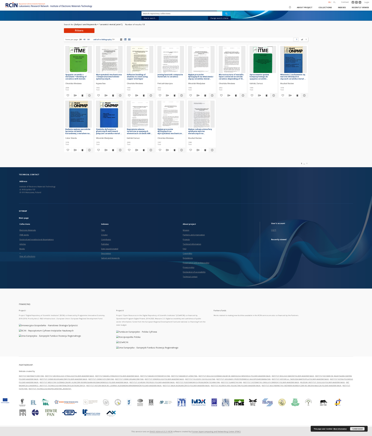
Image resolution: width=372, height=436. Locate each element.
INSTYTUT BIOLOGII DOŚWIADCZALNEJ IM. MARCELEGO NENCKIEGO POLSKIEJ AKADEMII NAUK (234, 376)
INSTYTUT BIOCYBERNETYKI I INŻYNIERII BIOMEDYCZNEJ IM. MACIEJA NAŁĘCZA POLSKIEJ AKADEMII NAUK (302, 385)
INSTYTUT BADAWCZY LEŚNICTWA (184, 376)
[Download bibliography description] (75, 95)
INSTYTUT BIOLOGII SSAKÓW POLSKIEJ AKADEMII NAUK (293, 376)
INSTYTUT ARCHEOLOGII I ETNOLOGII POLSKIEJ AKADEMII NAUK (69, 376)
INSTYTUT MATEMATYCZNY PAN (31, 376)
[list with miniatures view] (125, 39)
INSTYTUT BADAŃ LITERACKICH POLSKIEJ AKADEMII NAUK (117, 376)
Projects (186, 239)
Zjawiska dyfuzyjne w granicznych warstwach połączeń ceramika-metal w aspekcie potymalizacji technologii (109, 131)
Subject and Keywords (110, 258)
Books (22, 249)
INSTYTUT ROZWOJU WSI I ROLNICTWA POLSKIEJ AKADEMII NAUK (236, 385)
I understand (357, 428)
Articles (22, 244)
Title (103, 230)
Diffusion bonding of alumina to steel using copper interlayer (137, 76)
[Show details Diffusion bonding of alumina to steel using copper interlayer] (150, 95)
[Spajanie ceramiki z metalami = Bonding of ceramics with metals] (79, 60)
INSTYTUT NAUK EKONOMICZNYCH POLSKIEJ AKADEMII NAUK (186, 385)
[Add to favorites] (67, 95)
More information (340, 429)
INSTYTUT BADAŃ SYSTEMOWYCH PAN (155, 376)
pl (334, 2)
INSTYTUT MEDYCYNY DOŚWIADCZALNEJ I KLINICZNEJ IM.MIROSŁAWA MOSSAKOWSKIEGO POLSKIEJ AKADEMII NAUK (84, 382)
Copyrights (187, 253)
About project (304, 7)
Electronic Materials (27, 230)
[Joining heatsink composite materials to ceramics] (171, 60)
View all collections (27, 256)
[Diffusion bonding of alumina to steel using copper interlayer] (140, 60)
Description (106, 253)
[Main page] (290, 7)
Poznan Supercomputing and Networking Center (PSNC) (216, 431)
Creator (104, 235)
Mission (186, 230)
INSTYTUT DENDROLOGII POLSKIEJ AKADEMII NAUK (164, 379)
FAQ (184, 249)
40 (84, 39)
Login (366, 2)
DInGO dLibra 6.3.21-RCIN (161, 431)
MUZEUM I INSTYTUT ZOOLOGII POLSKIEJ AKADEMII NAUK (322, 382)
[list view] (129, 39)
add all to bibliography (102, 39)
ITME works (24, 235)
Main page (24, 218)
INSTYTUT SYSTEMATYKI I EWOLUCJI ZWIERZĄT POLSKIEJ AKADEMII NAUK (271, 382)
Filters (79, 30)
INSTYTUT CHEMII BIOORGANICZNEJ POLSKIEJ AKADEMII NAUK (63, 379)
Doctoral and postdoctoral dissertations (36, 239)
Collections (325, 7)
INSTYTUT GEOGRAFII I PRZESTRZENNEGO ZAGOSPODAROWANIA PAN (243, 379)
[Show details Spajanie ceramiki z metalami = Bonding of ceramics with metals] (89, 95)
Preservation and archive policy (196, 263)
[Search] (226, 13)
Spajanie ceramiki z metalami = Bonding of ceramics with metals (75, 76)
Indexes (342, 7)
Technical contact (190, 276)
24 (80, 39)
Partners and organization (194, 235)
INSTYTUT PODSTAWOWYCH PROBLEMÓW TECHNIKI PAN (198, 382)
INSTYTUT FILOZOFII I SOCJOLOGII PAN (200, 379)
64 (88, 39)
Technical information (192, 244)
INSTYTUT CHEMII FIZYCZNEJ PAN (101, 379)
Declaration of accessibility (194, 272)
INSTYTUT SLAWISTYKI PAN (231, 382)
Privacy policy (188, 267)
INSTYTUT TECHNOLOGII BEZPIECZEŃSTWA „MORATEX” (50, 389)
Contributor (106, 239)
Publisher (105, 244)
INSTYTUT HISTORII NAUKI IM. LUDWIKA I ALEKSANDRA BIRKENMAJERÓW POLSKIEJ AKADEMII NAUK (124, 385)
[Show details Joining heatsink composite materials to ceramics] (181, 95)
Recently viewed (360, 7)
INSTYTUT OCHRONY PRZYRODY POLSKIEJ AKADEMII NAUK (152, 382)
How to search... (150, 18)
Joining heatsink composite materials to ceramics (170, 75)
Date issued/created (109, 249)
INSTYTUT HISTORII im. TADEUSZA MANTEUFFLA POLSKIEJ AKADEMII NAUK (300, 379)
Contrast (345, 2)
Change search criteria (219, 18)
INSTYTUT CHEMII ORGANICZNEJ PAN (129, 379)
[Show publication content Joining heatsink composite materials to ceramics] (174, 95)
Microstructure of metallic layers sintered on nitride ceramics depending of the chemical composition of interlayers (231, 76)
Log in (273, 230)
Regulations (188, 258)
